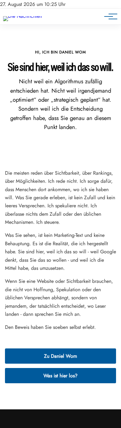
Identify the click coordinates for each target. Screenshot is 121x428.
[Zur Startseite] (22, 16)
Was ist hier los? (60, 375)
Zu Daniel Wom (60, 356)
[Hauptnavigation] (108, 16)
